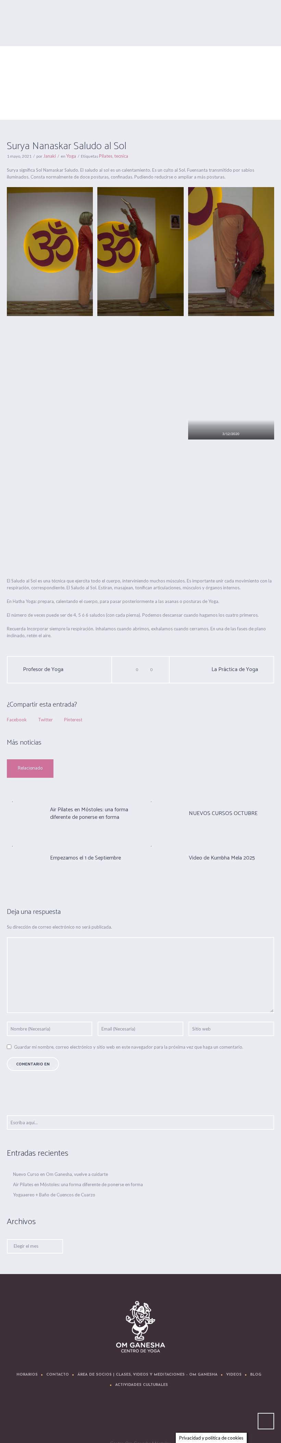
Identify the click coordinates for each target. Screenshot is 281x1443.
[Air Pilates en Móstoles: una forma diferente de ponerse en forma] (24, 813)
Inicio (205, 90)
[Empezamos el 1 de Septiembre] (24, 857)
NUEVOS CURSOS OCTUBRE (223, 813)
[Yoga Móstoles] (141, 1327)
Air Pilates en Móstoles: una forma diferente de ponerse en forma (89, 813)
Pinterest (73, 719)
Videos (234, 1375)
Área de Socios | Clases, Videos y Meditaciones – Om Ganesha (147, 1375)
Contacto (57, 1375)
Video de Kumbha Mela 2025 (222, 858)
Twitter (45, 719)
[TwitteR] (100, 1417)
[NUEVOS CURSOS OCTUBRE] (163, 813)
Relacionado (30, 768)
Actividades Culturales (141, 1385)
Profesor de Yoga (43, 669)
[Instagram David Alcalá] (183, 1417)
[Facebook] (121, 1417)
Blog (255, 1375)
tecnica (121, 156)
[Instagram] (162, 1417)
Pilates (105, 156)
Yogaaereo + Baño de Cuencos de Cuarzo (54, 1194)
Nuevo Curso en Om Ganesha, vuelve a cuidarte (60, 1174)
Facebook (17, 719)
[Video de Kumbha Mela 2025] (163, 857)
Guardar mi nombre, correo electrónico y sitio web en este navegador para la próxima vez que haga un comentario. (128, 1047)
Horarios (27, 1375)
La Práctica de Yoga (234, 669)
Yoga (219, 90)
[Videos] (141, 1417)
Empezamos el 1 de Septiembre (85, 858)
